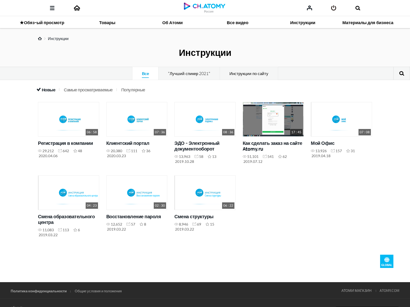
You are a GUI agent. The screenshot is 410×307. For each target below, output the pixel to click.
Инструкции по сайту (248, 73)
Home (40, 38)
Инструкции (58, 38)
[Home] (77, 8)
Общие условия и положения (98, 291)
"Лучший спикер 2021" (189, 73)
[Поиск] (358, 8)
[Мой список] (309, 7)
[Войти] (334, 8)
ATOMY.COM (389, 290)
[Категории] (52, 8)
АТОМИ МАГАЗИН (356, 290)
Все (145, 73)
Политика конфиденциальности (39, 291)
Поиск (401, 73)
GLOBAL (386, 261)
